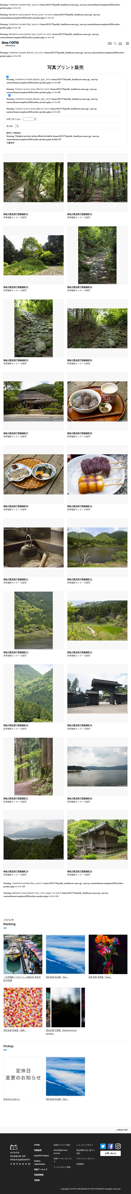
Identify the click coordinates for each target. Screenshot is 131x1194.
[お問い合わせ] (110, 43)
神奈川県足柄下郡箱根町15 (15, 725)
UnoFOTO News (41, 1156)
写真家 (37, 1180)
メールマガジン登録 (62, 1167)
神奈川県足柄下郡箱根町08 (79, 433)
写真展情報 (38, 1175)
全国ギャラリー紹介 (62, 1145)
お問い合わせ (110, 1153)
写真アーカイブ (40, 1169)
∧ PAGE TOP (122, 1130)
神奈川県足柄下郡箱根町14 (79, 652)
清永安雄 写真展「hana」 (100, 977)
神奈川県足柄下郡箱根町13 (15, 652)
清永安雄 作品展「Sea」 (57, 977)
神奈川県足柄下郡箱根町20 (79, 871)
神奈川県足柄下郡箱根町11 (15, 579)
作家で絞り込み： (14, 119)
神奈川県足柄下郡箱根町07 (15, 433)
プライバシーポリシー (85, 1159)
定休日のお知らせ (11, 1099)
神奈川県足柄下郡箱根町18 (79, 798)
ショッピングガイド (84, 1145)
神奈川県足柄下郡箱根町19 (15, 871)
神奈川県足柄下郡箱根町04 (79, 287)
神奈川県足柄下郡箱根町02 (79, 214)
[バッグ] (120, 43)
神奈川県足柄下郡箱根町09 (15, 506)
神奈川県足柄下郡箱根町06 (79, 360)
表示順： (10, 126)
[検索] (115, 43)
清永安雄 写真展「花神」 (14, 1030)
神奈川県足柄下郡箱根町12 (79, 579)
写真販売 (38, 1150)
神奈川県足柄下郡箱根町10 (79, 506)
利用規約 (80, 1164)
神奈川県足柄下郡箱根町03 (15, 287)
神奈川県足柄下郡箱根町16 (79, 725)
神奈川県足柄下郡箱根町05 (15, 360)
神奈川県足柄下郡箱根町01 (15, 214)
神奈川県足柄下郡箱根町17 (15, 798)
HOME (37, 1145)
